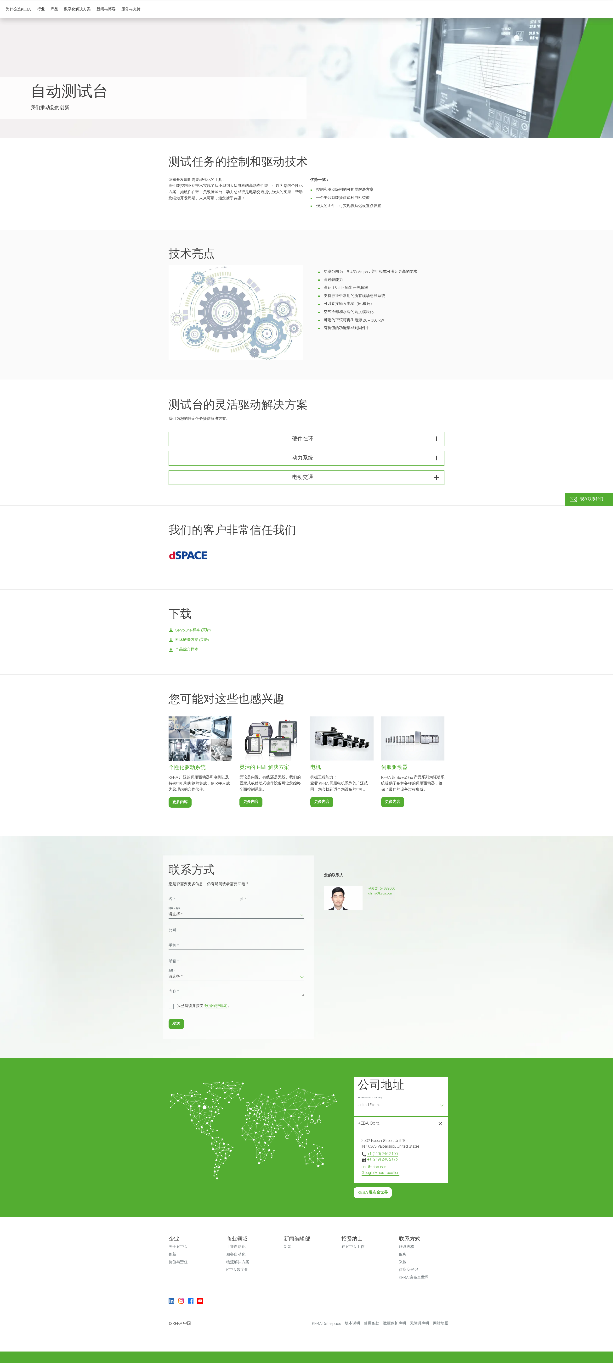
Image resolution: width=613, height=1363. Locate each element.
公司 (172, 930)
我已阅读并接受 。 (204, 1006)
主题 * (172, 971)
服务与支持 (131, 9)
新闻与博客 (106, 9)
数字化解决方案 (77, 9)
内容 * (174, 992)
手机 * (174, 946)
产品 (54, 9)
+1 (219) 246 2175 (382, 1159)
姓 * (243, 899)
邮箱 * (174, 961)
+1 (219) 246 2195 (382, 1154)
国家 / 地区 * (175, 908)
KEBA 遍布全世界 (373, 1193)
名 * (172, 899)
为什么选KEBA (18, 9)
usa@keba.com (374, 1167)
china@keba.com (380, 893)
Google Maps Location (380, 1173)
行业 (41, 9)
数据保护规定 (215, 1006)
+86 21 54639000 (381, 888)
